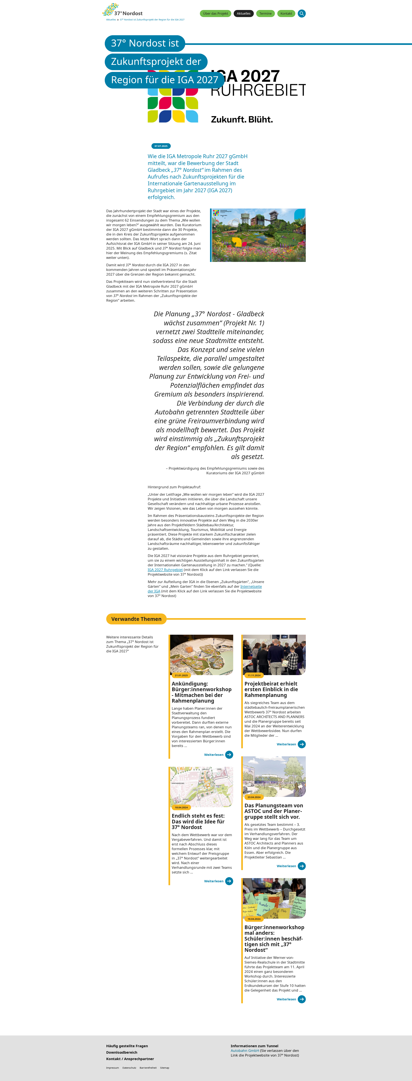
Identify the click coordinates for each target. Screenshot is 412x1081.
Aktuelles (111, 20)
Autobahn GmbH (245, 1050)
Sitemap (164, 1067)
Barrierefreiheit (148, 1067)
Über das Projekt (215, 13)
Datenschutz (129, 1067)
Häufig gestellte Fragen (127, 1046)
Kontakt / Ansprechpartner (130, 1058)
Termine (265, 13)
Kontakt (286, 13)
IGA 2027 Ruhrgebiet (165, 569)
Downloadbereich (121, 1052)
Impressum (112, 1067)
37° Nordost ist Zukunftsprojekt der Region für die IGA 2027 (152, 20)
